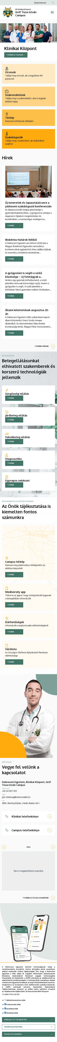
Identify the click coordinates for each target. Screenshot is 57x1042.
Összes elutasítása (13, 1027)
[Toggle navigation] (52, 12)
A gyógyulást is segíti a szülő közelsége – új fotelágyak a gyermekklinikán (23, 276)
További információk (10, 994)
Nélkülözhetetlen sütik (15, 1000)
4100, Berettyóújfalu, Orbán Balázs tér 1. (21, 803)
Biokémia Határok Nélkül (21, 239)
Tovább (10, 226)
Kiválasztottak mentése (15, 1020)
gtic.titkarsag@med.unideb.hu (16, 797)
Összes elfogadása (13, 1034)
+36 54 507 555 (9, 791)
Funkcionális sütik (13, 1004)
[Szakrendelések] (28, 96)
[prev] (4, 847)
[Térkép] (28, 117)
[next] (53, 847)
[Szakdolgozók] (28, 139)
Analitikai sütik (12, 1009)
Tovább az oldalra (14, 55)
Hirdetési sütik (12, 1013)
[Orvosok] (28, 73)
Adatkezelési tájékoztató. (15, 991)
